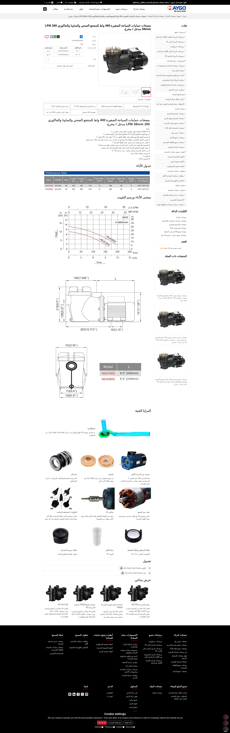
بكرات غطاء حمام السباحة (178, 693)
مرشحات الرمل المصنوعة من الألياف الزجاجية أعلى (153, 655)
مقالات (55, 9)
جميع (179, 16)
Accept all (101, 723)
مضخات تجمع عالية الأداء (178, 648)
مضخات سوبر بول (180, 641)
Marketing (98, 727)
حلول (81, 9)
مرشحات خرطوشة (155, 641)
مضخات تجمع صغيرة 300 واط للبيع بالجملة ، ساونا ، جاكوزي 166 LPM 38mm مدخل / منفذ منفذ (171, 297)
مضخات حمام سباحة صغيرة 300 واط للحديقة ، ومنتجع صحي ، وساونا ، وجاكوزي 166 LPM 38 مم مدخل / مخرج (171, 339)
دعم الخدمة (68, 9)
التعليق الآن (163, 248)
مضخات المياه (157, 693)
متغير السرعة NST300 (141, 604)
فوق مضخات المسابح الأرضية (179, 657)
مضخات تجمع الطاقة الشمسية (179, 666)
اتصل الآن (91, 66)
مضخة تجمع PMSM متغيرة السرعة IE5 (84, 606)
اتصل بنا (110, 696)
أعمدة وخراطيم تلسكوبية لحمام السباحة (128, 657)
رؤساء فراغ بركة (131, 666)
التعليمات (109, 693)
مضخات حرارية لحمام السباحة (55, 642)
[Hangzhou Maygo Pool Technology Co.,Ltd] (177, 9)
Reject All (128, 723)
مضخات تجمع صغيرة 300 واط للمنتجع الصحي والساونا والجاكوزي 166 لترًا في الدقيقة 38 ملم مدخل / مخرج (171, 381)
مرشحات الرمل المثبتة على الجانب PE (152, 649)
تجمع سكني (133, 700)
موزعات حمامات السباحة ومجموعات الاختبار (128, 670)
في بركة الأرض (132, 693)
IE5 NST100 (63, 604)
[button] (46, 37)
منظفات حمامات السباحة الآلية (79, 642)
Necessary (129, 727)
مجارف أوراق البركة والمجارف (130, 645)
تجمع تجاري (133, 703)
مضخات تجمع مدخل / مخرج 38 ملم (173, 235)
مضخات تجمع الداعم (180, 671)
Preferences (109, 727)
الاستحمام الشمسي (56, 653)
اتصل (58, 2)
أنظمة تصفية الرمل (106, 651)
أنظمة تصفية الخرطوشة (104, 644)
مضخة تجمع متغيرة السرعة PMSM (112, 606)
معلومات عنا (69, 2)
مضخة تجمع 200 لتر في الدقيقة (175, 231)
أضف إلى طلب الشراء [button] (65, 66)
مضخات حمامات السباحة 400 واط (174, 221)
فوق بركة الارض (131, 696)
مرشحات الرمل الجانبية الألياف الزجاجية (154, 661)
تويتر (82, 694)
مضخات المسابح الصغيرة (177, 224)
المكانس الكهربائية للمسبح (79, 647)
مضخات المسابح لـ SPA (178, 228)
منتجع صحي (133, 707)
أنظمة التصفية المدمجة (105, 648)
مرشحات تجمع (121, 9)
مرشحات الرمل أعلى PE (153, 645)
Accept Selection (115, 723)
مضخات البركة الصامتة (156, 16)
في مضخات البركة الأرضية (177, 652)
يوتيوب (86, 694)
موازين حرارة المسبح (129, 662)
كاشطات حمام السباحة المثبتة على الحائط (179, 697)
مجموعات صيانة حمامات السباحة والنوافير (128, 651)
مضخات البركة (139, 9)
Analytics (119, 727)
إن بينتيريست (69, 694)
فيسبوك (78, 694)
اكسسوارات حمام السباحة (99, 9)
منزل (184, 16)
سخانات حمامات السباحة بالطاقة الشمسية (54, 648)
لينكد (73, 694)
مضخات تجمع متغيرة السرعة (177, 645)
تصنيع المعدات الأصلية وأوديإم (89, 2)
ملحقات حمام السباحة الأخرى (129, 676)
